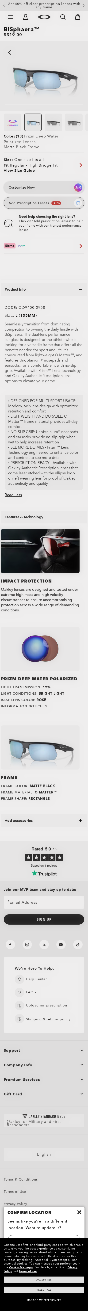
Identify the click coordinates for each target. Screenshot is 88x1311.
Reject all (44, 1290)
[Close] (79, 1212)
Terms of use (28, 1271)
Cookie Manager (21, 1267)
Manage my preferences (44, 1300)
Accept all (44, 1279)
